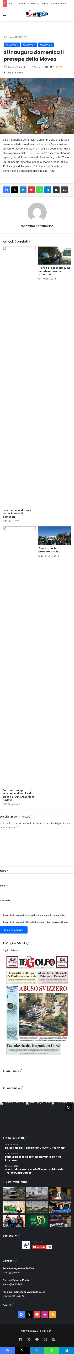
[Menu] (4, 15)
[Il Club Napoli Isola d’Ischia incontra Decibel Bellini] (60, 1207)
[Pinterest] (31, 189)
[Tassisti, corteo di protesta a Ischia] (54, 535)
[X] (14, 189)
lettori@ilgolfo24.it (12, 1272)
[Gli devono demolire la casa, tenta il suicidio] (14, 1193)
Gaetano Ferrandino (17, 67)
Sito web (5, 900)
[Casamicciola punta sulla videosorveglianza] (37, 1207)
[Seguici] (69, 1107)
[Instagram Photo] (13, 1115)
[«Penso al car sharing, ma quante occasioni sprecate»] (54, 256)
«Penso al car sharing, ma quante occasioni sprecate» (54, 271)
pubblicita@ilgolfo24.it (14, 1296)
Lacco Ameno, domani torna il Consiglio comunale (17, 514)
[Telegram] (47, 189)
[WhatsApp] (39, 189)
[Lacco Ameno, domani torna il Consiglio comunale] (19, 377)
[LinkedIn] (23, 189)
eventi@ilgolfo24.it (13, 1284)
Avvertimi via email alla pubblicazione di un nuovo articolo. (35, 922)
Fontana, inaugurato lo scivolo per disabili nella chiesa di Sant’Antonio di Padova (18, 795)
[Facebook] (6, 189)
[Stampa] (64, 189)
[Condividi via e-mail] (56, 189)
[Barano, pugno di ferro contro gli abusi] (37, 1193)
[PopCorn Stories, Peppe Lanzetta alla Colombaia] (14, 1221)
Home (9, 37)
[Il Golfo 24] (37, 14)
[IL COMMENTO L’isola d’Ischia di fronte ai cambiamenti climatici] (60, 1193)
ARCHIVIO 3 (12, 44)
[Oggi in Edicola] (37, 1057)
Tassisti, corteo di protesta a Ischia (49, 550)
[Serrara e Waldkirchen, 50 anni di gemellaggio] (37, 1221)
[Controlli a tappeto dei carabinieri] (60, 1221)
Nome (4, 870)
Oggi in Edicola (11, 950)
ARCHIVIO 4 (29, 44)
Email (4, 885)
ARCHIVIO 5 (21, 37)
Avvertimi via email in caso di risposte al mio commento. (34, 915)
